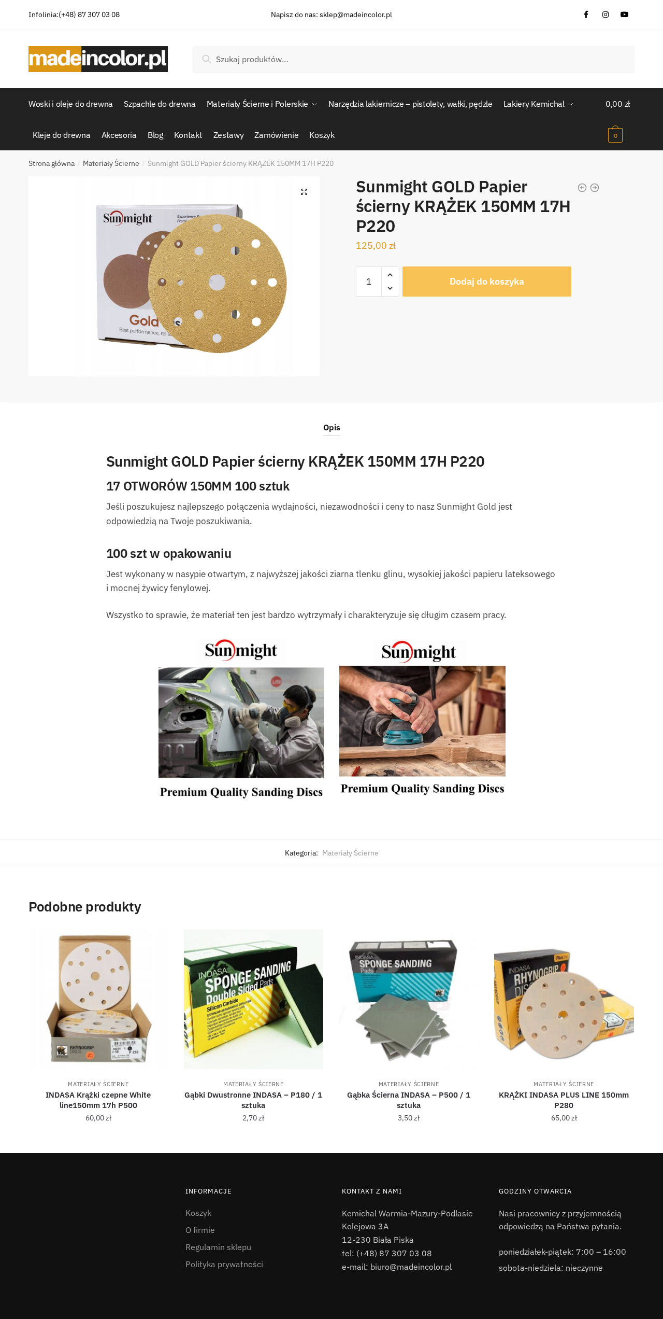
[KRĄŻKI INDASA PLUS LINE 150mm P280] (564, 1000)
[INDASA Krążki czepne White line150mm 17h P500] (98, 1000)
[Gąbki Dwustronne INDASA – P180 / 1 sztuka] (254, 1000)
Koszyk (198, 1213)
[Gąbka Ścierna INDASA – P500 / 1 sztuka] (409, 1000)
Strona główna (51, 163)
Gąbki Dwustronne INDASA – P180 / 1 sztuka (253, 1100)
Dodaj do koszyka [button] (98, 1141)
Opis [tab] (331, 427)
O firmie (200, 1230)
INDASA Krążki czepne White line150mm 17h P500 (98, 1100)
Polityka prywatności (224, 1264)
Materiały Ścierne (111, 163)
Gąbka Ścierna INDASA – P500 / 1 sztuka (408, 1100)
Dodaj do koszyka (487, 281)
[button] (304, 192)
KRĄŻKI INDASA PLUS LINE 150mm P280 (564, 1100)
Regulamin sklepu (218, 1247)
